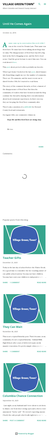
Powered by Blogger (26, 433)
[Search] (39, 4)
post (8, 67)
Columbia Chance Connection (23, 396)
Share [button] (41, 147)
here (15, 62)
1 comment (15, 282)
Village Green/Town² (18, 4)
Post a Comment (17, 420)
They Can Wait (12, 327)
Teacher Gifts (12, 258)
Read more (41, 282)
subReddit (27, 107)
